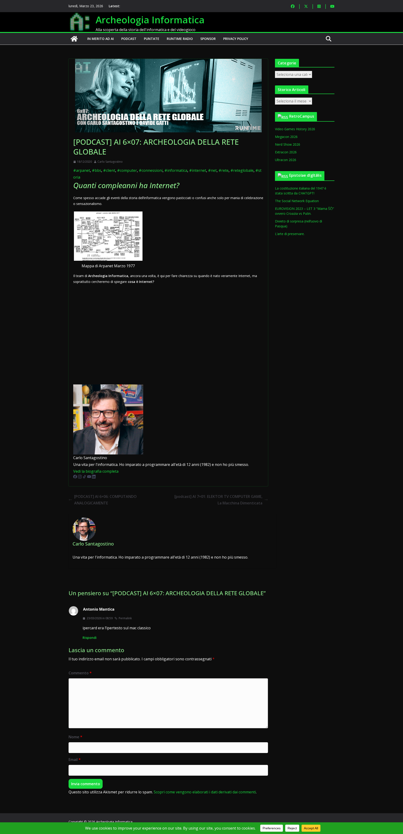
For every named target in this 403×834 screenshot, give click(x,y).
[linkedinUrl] (94, 478)
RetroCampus (301, 116)
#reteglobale (242, 170)
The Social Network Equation (297, 201)
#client (109, 170)
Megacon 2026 (286, 136)
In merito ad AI (100, 38)
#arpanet (81, 170)
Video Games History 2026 (295, 129)
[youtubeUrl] (89, 478)
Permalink (125, 618)
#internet (197, 170)
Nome (75, 736)
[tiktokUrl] (85, 478)
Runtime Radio (180, 38)
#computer (127, 170)
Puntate (151, 38)
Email (75, 759)
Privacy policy (235, 38)
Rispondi (90, 637)
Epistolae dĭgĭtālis (305, 175)
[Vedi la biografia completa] (121, 471)
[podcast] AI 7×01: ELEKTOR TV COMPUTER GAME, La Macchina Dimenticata (218, 500)
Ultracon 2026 (285, 160)
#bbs (96, 170)
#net (212, 170)
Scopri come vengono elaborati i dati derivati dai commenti (205, 792)
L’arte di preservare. (290, 234)
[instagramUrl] (80, 478)
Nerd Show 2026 (287, 144)
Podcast (128, 38)
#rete (224, 170)
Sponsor (208, 38)
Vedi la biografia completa (95, 471)
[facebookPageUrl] (75, 478)
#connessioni (151, 170)
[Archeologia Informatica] (74, 38)
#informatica (175, 170)
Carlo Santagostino (110, 162)
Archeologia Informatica (150, 19)
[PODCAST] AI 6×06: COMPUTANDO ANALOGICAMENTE (105, 500)
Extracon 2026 (286, 152)
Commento (80, 673)
